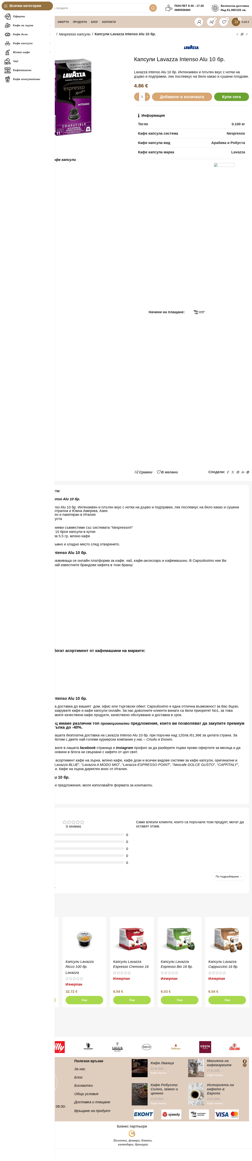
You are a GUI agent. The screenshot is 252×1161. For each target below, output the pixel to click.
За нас (79, 1069)
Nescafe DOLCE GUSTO (194, 765)
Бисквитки (83, 1086)
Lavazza (72, 973)
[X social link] (232, 472)
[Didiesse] (146, 1047)
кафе (119, 561)
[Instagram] (245, 1065)
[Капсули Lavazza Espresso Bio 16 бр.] (179, 939)
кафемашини (176, 561)
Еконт (166, 739)
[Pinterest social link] (237, 472)
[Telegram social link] (247, 472)
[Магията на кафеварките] (196, 1068)
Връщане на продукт (92, 1111)
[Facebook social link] (227, 472)
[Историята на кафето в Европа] (196, 1094)
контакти (143, 785)
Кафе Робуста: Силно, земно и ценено (164, 1089)
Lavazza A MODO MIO (100, 765)
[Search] (153, 8)
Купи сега (231, 97)
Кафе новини (158, 1073)
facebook (88, 748)
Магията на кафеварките (219, 1063)
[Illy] (58, 1047)
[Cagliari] (234, 1047)
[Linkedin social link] (242, 472)
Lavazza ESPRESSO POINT (146, 765)
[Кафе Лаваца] (140, 1068)
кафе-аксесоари (148, 561)
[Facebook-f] (245, 1061)
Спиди (151, 739)
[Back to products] (241, 34)
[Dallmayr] (176, 1047)
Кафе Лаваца (162, 1063)
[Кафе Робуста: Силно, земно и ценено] (140, 1094)
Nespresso (120, 528)
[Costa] (205, 1047)
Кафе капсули (63, 160)
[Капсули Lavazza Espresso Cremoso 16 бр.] (132, 939)
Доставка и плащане (92, 1102)
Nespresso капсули (74, 34)
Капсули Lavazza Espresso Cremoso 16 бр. (131, 967)
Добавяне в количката (182, 97)
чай (129, 561)
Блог (78, 1077)
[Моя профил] (199, 22)
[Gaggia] (117, 1047)
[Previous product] (237, 34)
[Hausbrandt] (88, 1047)
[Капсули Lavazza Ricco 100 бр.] (84, 939)
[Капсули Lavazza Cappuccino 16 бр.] (227, 939)
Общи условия (86, 1094)
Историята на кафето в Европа (220, 1089)
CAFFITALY (227, 765)
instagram (124, 748)
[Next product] (246, 34)
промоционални (115, 723)
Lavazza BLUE (66, 765)
